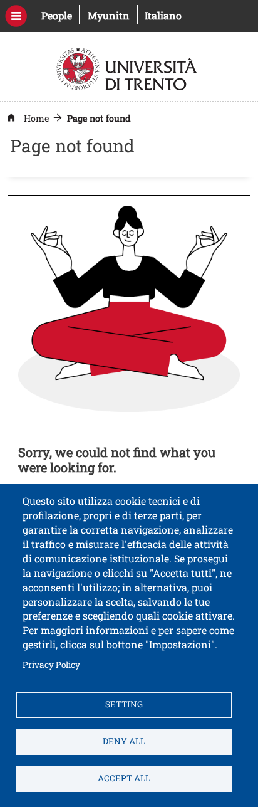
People (60, 15)
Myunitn (112, 15)
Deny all (124, 741)
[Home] (128, 67)
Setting (124, 704)
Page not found (99, 118)
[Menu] (16, 16)
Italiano (163, 15)
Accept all (124, 778)
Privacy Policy (51, 664)
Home (36, 118)
